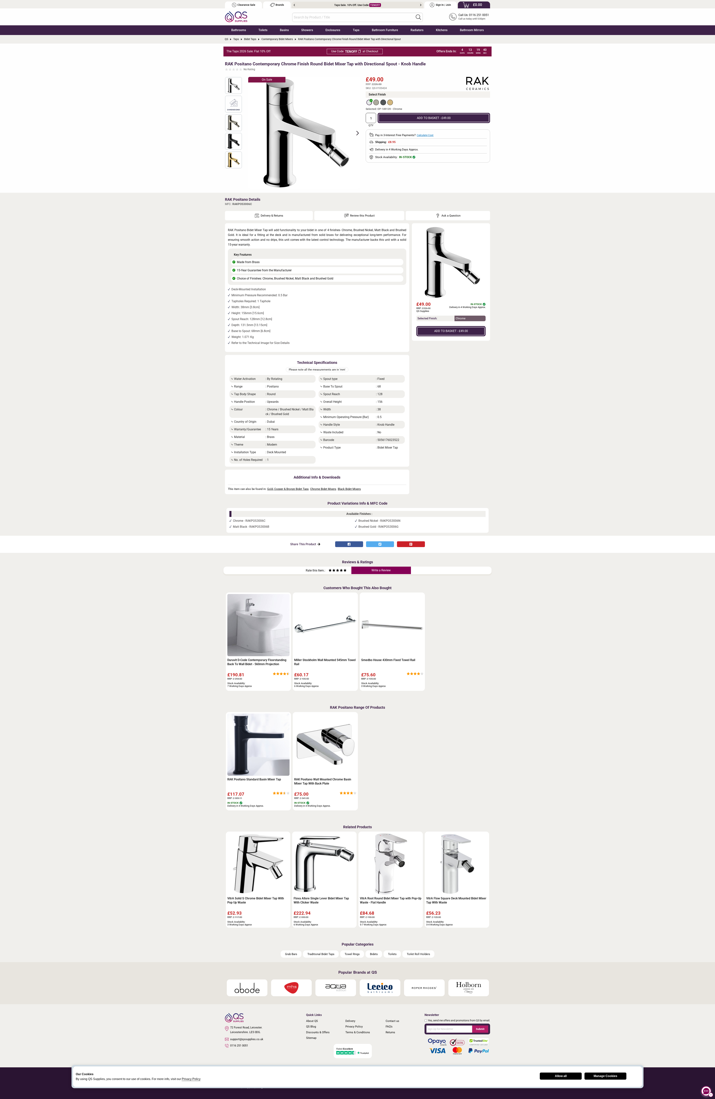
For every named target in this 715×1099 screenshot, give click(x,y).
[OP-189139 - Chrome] (369, 102)
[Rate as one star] (330, 570)
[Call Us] (453, 16)
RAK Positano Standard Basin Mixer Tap (254, 779)
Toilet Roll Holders (418, 954)
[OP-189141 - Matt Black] (383, 102)
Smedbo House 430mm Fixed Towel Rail (388, 660)
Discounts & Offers (318, 1032)
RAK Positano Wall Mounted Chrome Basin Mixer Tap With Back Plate (322, 781)
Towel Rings (352, 954)
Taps (356, 30)
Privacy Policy (354, 1026)
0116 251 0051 (239, 1045)
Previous (294, 5)
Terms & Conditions (357, 1032)
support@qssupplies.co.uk (246, 1039)
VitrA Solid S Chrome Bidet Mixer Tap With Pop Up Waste (255, 900)
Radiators (417, 30)
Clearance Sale (246, 5)
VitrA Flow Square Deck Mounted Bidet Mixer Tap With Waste (456, 900)
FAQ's (389, 1026)
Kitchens (441, 30)
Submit (480, 1028)
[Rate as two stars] (332, 570)
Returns (390, 1032)
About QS (312, 1021)
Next (420, 5)
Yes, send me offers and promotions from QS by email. (459, 1020)
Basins (284, 30)
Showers (307, 30)
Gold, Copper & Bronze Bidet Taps (288, 489)
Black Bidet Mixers (349, 489)
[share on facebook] (349, 544)
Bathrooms (238, 30)
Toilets (262, 30)
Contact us (392, 1021)
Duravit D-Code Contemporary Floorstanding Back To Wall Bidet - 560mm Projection (256, 662)
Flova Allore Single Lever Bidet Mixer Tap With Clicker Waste (321, 900)
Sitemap (311, 1038)
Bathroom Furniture (385, 30)
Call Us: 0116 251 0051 (473, 15)
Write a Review (381, 570)
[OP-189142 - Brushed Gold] (390, 102)
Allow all (561, 1076)
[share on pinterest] (411, 544)
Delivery (350, 1021)
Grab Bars (291, 954)
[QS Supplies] (236, 16)
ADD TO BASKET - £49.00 (434, 118)
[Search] (418, 17)
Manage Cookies (605, 1076)
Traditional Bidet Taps (320, 954)
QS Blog (311, 1026)
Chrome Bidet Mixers (323, 489)
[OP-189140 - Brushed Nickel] (376, 102)
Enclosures (332, 30)
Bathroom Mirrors (472, 30)
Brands (280, 5)
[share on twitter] (380, 544)
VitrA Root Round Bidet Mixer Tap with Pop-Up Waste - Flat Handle (390, 900)
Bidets (374, 954)
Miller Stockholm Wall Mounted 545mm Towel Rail (325, 662)
